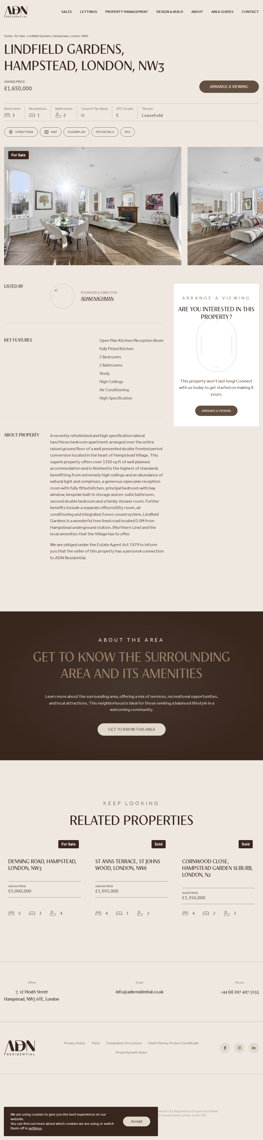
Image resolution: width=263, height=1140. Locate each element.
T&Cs (95, 1043)
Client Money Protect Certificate (173, 1043)
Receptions (38, 108)
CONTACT (250, 12)
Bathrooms (64, 108)
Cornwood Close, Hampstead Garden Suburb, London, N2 (217, 868)
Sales (66, 12)
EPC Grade (124, 108)
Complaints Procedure (124, 1043)
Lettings (88, 12)
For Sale (20, 36)
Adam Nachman (97, 299)
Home (8, 36)
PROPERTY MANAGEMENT (126, 12)
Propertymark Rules (131, 1052)
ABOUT (197, 12)
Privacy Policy (74, 1043)
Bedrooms (12, 108)
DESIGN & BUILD (169, 12)
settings (35, 1128)
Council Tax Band (94, 108)
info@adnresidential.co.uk (140, 992)
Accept (136, 1121)
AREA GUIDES (222, 12)
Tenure (147, 108)
